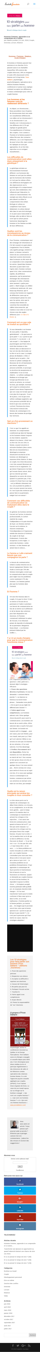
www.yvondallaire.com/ (18, 1105)
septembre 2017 (9, 1322)
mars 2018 (7, 1310)
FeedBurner (20, 1170)
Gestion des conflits (11, 1283)
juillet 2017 (8, 1329)
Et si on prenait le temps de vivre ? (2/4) (17, 1263)
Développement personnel (13, 1277)
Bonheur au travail (10, 1271)
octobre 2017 (8, 1319)
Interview (7, 43)
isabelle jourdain (12, 40)
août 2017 (7, 1326)
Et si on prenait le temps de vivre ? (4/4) (17, 1257)
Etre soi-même (9, 1280)
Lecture (13, 43)
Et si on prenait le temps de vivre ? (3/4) (17, 1260)
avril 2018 (7, 1307)
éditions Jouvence (18, 966)
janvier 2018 (8, 1313)
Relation (20, 43)
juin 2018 (7, 1304)
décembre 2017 (9, 1316)
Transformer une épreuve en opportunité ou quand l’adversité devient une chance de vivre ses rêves (19, 1251)
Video (6, 1296)
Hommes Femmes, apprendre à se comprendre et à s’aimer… (17, 37)
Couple (31, 40)
